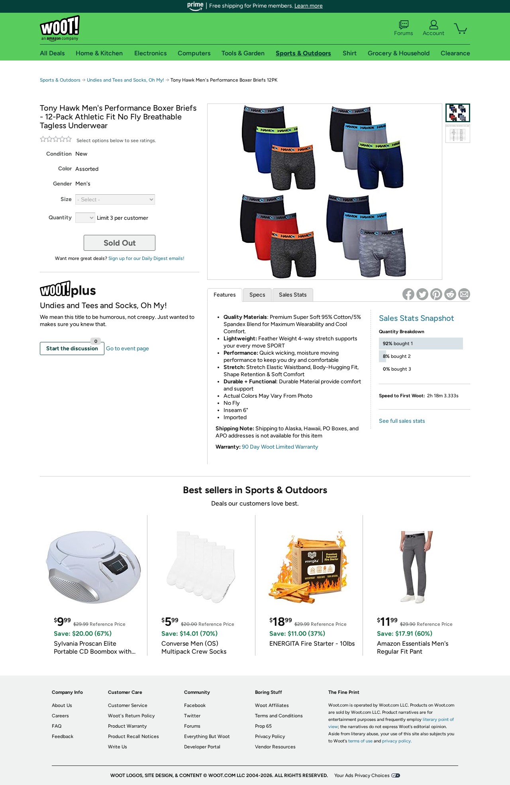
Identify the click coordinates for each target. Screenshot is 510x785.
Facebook (195, 705)
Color (65, 168)
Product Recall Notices (133, 736)
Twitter (192, 716)
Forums (403, 33)
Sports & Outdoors (60, 80)
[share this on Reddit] (450, 294)
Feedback (62, 736)
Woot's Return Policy (131, 716)
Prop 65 (263, 726)
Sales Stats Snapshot (416, 318)
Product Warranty (127, 726)
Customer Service (127, 705)
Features (225, 294)
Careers (60, 716)
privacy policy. (397, 741)
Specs (257, 294)
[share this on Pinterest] (436, 294)
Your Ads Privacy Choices (362, 775)
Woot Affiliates (272, 705)
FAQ (56, 726)
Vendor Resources (275, 747)
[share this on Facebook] (408, 294)
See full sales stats (402, 421)
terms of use (360, 741)
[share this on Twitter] (422, 294)
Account (433, 33)
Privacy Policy (270, 736)
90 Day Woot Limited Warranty (280, 446)
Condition (59, 153)
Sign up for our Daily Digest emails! (146, 258)
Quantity (60, 217)
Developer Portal (202, 747)
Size (66, 199)
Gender (62, 183)
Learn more (308, 5)
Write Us (117, 747)
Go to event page (127, 348)
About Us (62, 705)
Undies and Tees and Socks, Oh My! (125, 80)
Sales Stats (293, 294)
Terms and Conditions (279, 716)
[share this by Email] (464, 294)
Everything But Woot (207, 736)
